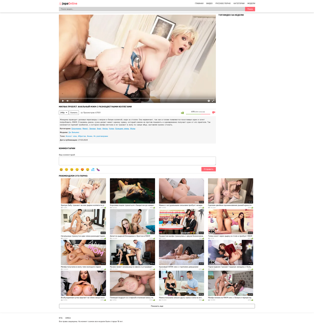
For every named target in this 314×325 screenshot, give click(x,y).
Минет (85, 128)
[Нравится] (182, 112)
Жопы (132, 128)
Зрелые (92, 128)
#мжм (89, 136)
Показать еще (157, 306)
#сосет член (71, 136)
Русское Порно (223, 3)
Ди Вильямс (74, 132)
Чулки (111, 128)
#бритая (82, 136)
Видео (209, 3)
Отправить (208, 169)
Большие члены (122, 128)
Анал (99, 128)
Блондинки (76, 128)
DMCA (68, 318)
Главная (199, 3)
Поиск (250, 9)
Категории (239, 3)
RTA (60, 318)
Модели (251, 3)
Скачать (74, 113)
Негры (105, 128)
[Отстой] (213, 112)
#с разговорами (100, 136)
